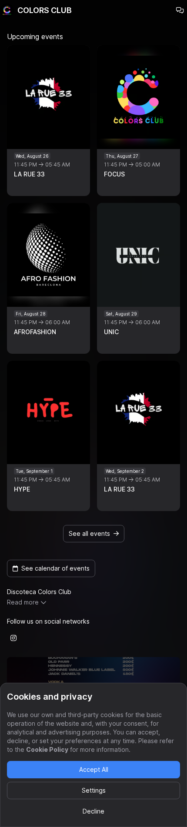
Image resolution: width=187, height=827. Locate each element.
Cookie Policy (47, 749)
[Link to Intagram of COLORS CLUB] (13, 638)
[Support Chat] (180, 10)
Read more (23, 602)
